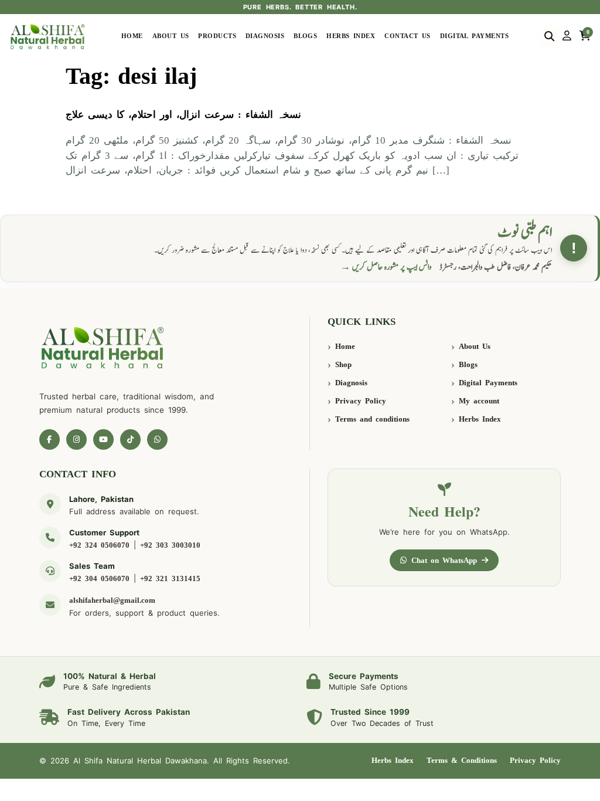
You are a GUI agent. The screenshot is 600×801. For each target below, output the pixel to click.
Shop (343, 364)
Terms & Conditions (462, 760)
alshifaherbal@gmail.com (112, 600)
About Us (170, 36)
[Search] (549, 36)
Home (132, 36)
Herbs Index (350, 36)
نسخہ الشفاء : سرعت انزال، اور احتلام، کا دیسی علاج (183, 114)
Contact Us (407, 36)
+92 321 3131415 (170, 578)
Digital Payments (474, 36)
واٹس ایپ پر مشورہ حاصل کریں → (386, 267)
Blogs (305, 36)
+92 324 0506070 (99, 545)
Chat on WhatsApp (444, 560)
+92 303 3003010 (170, 545)
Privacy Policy (360, 400)
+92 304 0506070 (99, 578)
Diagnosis (265, 36)
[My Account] (566, 36)
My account (479, 400)
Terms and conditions (372, 419)
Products (217, 36)
